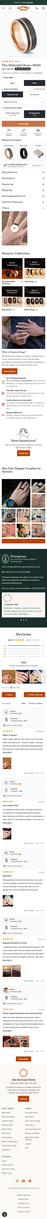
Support (28, 1144)
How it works (37, 165)
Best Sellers (7, 309)
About (28, 1108)
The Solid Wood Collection (8, 282)
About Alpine (9, 371)
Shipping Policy (23, 1203)
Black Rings (29, 309)
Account (6, 1156)
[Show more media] (23, 541)
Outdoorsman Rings (9, 1145)
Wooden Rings (7, 1129)
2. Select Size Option (10, 89)
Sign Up (23, 1099)
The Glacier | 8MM (16, 791)
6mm (12, 83)
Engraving (7, 184)
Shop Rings (8, 1108)
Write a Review (37, 695)
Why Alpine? (29, 1117)
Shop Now (30, 2)
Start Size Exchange (32, 1121)
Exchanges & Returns (14, 196)
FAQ (26, 1148)
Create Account (7, 1165)
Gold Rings (29, 281)
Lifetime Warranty (12, 202)
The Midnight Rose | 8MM (19, 999)
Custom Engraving (12, 114)
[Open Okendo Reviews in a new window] (11, 687)
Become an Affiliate (32, 1133)
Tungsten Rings (7, 1121)
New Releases (7, 1137)
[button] (43, 8)
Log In (4, 1160)
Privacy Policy (23, 1199)
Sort (24, 703)
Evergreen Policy (31, 1112)
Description (8, 178)
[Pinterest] (30, 1181)
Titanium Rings (7, 1125)
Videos (5, 208)
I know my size (12, 94)
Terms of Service (23, 1207)
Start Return (30, 1125)
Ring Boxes (6, 1149)
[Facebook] (23, 1181)
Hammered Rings (8, 1117)
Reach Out (23, 453)
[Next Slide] (43, 677)
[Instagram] (17, 1181)
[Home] (23, 8)
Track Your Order (8, 1169)
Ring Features (9, 172)
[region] (23, 677)
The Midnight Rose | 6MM (19, 721)
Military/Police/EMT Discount (32, 1138)
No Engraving (34, 114)
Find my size (40, 89)
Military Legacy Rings (9, 1141)
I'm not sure (34, 94)
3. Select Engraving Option (12, 108)
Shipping (7, 190)
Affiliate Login (7, 1173)
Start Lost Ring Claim (33, 1129)
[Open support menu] (36, 8)
